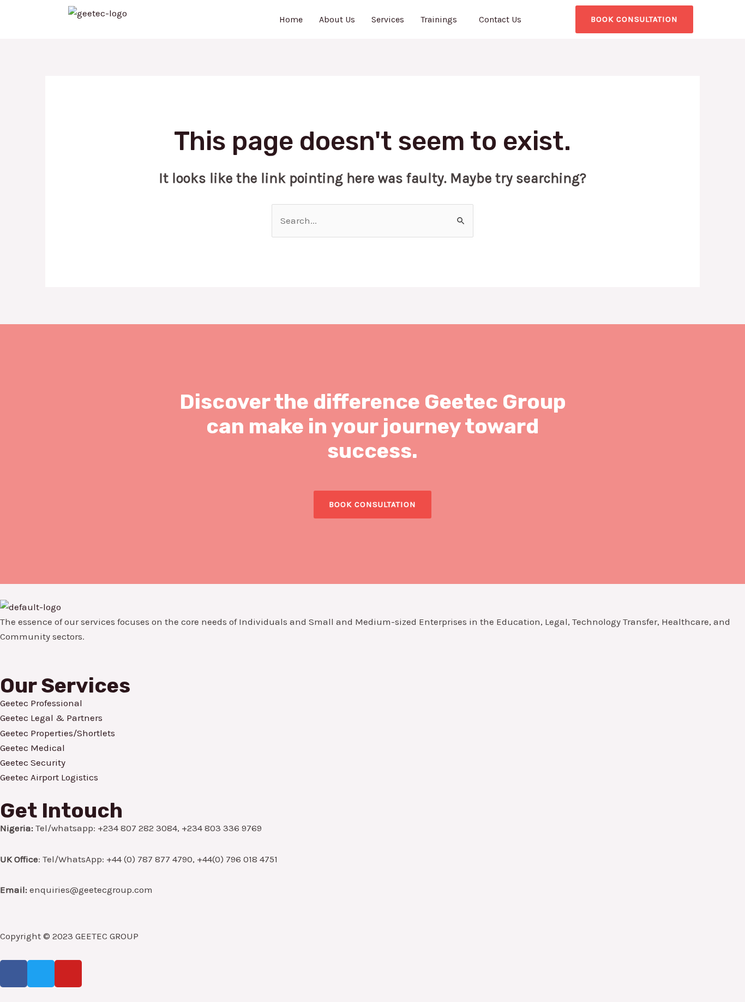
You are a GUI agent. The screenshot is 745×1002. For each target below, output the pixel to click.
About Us (337, 19)
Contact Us (500, 19)
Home (291, 19)
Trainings (438, 19)
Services (387, 19)
